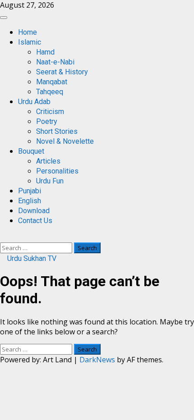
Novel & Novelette (65, 141)
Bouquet (31, 151)
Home (27, 32)
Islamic (29, 42)
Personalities (57, 171)
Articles (48, 161)
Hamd (45, 52)
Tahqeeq (49, 91)
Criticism (50, 111)
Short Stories (57, 131)
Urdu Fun (50, 181)
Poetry (46, 121)
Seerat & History (62, 72)
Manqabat (51, 82)
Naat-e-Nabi (55, 62)
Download (34, 210)
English (29, 200)
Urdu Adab (34, 101)
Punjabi (29, 191)
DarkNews (97, 360)
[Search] (2, 237)
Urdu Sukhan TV (30, 258)
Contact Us (35, 220)
